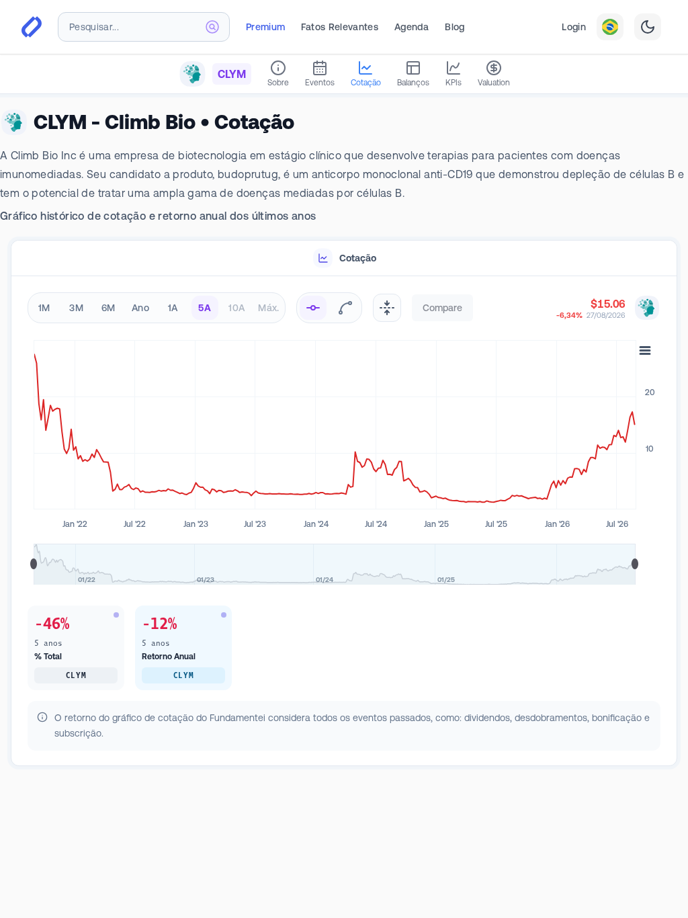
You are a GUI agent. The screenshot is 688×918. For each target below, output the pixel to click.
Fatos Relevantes (339, 27)
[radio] (313, 308)
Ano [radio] (140, 307)
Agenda (411, 27)
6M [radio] (108, 307)
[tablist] (344, 258)
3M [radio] (76, 307)
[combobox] (144, 27)
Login (574, 27)
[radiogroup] (157, 307)
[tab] (344, 258)
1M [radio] (44, 307)
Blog (454, 27)
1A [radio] (173, 307)
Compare (442, 307)
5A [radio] (204, 307)
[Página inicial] (32, 27)
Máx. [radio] (268, 307)
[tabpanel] (344, 521)
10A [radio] (236, 307)
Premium (265, 27)
